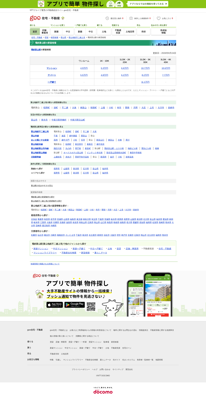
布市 (119, 107)
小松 (120, 157)
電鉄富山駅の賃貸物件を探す (43, 197)
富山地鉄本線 (37, 144)
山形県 (66, 219)
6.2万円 (124, 75)
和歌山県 (83, 222)
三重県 (43, 222)
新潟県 (76, 168)
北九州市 (151, 235)
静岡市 (100, 235)
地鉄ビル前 (133, 148)
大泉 (74, 107)
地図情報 (159, 360)
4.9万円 (84, 68)
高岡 (56, 140)
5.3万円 (104, 68)
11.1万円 (145, 82)
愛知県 (166, 219)
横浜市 (47, 235)
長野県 (57, 168)
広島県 (90, 222)
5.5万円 (84, 75)
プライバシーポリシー (81, 369)
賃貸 (119, 248)
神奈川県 (87, 219)
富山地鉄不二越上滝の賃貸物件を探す (46, 201)
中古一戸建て (96, 248)
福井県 (105, 168)
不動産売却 (54, 354)
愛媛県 (136, 222)
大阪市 (113, 235)
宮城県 (60, 219)
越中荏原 (100, 144)
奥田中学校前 (136, 152)
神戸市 (124, 235)
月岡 (135, 107)
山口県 (103, 222)
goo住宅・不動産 (35, 330)
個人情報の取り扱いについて (61, 336)
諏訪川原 (58, 148)
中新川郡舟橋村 (59, 120)
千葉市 (79, 235)
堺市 (119, 235)
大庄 (143, 107)
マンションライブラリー (45, 252)
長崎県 (162, 222)
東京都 (79, 219)
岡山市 (144, 235)
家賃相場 (85, 252)
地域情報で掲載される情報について (45, 264)
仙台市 (40, 235)
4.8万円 (104, 75)
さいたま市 (70, 235)
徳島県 (123, 222)
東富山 (111, 140)
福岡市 (159, 235)
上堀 (103, 107)
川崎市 (53, 235)
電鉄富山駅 (36, 49)
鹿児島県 (46, 225)
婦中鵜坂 (73, 136)
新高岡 (103, 157)
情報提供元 (143, 330)
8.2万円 (145, 75)
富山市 (34, 120)
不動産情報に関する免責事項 (162, 330)
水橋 (120, 140)
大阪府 (49, 222)
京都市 (131, 235)
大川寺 (161, 107)
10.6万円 (166, 68)
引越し (58, 360)
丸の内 (68, 148)
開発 (127, 107)
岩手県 (53, 219)
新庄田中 (79, 144)
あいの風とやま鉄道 (40, 140)
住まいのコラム (128, 360)
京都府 (62, 222)
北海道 (34, 219)
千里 (56, 136)
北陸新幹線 (36, 157)
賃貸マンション (95, 342)
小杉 (111, 107)
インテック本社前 (95, 152)
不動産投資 (115, 348)
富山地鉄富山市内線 (40, 148)
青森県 (40, 219)
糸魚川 (68, 157)
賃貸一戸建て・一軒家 (78, 342)
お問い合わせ (105, 369)
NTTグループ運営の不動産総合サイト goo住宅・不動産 (54, 10)
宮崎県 (38, 225)
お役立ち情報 (33, 359)
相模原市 (61, 235)
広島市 (137, 235)
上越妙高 (58, 157)
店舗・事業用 (132, 248)
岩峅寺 (171, 107)
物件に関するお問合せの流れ (125, 330)
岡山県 (97, 222)
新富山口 (100, 140)
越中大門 (65, 140)
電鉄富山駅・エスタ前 (114, 148)
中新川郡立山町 (77, 120)
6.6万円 (124, 68)
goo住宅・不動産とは (59, 330)
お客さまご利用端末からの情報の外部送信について (90, 330)
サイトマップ (118, 369)
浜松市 (107, 235)
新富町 (88, 148)
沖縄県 (53, 225)
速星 (63, 136)
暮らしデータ (100, 252)
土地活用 (64, 354)
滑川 (128, 140)
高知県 (142, 222)
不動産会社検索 (69, 252)
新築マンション (40, 248)
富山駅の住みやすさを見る (42, 186)
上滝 (152, 107)
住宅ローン (126, 348)
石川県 (86, 168)
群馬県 (120, 219)
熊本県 (168, 222)
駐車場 (106, 342)
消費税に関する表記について (87, 336)
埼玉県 (94, 219)
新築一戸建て (79, 248)
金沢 (112, 157)
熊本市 (165, 235)
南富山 (83, 107)
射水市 (44, 120)
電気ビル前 (146, 148)
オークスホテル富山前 (73, 152)
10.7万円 (145, 68)
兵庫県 (56, 222)
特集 (52, 360)
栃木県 (114, 219)
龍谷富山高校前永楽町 (116, 152)
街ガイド (116, 360)
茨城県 (107, 219)
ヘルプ (94, 369)
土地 (110, 248)
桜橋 (157, 148)
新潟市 (85, 235)
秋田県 (47, 219)
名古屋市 (93, 235)
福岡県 (149, 222)
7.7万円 (166, 75)
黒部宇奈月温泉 (82, 157)
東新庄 (90, 144)
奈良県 (75, 222)
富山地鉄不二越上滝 (40, 131)
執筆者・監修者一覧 (145, 360)
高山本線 (35, 136)
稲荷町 (46, 107)
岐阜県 (37, 222)
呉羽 (83, 140)
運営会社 (129, 369)
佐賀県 (155, 222)
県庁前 (78, 148)
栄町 (56, 107)
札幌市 (34, 235)
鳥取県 (110, 222)
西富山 (84, 136)
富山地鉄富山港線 (39, 152)
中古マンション (60, 248)
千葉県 (101, 219)
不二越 (65, 107)
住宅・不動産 (165, 248)
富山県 (95, 168)
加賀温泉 (129, 157)
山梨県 (66, 168)
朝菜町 (93, 107)
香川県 (129, 222)
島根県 (116, 222)
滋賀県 (69, 222)
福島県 (73, 219)
